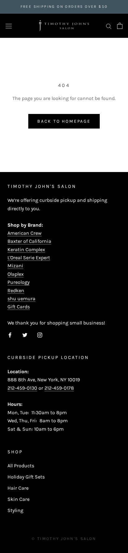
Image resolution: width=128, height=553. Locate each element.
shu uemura (21, 298)
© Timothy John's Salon (64, 538)
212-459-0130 (22, 388)
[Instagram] (39, 335)
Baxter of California (29, 241)
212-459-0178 (59, 388)
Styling (15, 510)
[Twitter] (24, 335)
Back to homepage (64, 121)
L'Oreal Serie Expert (28, 258)
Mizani (15, 266)
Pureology (18, 282)
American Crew (24, 233)
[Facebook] (9, 335)
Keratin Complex (26, 249)
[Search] (109, 26)
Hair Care (18, 488)
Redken (15, 290)
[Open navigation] (9, 25)
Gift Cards (18, 307)
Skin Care (18, 499)
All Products (20, 466)
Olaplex (15, 274)
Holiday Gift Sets (26, 477)
